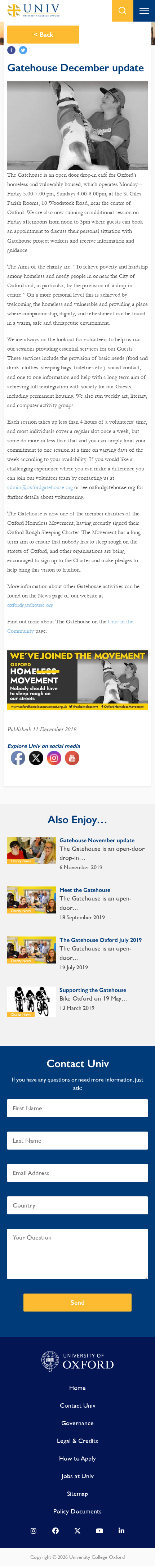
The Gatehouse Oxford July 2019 (100, 940)
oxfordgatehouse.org (31, 605)
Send (78, 1302)
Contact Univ (78, 1405)
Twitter (23, 50)
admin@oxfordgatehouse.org (40, 487)
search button (122, 11)
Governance (77, 1423)
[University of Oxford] (77, 1362)
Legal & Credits (77, 1440)
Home (77, 1387)
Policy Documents (77, 1511)
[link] (33, 1532)
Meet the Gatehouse (84, 889)
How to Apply (77, 1458)
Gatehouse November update (96, 840)
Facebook (11, 50)
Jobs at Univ (78, 1476)
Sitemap (77, 1493)
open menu (144, 11)
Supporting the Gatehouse (92, 990)
